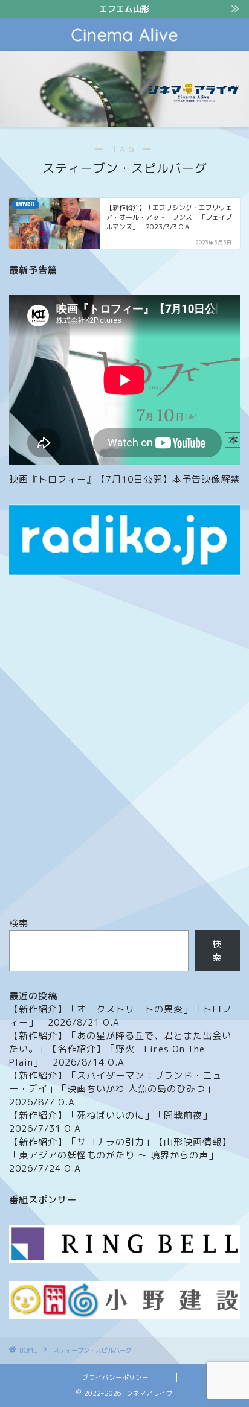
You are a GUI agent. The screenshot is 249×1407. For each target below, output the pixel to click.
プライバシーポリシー (115, 1377)
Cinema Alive (124, 34)
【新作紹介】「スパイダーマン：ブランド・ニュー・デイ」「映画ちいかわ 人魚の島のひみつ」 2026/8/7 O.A (117, 1088)
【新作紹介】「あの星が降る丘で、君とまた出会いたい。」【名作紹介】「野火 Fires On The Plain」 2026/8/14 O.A (120, 1049)
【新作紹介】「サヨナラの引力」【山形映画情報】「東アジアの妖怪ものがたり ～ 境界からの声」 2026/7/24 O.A (120, 1155)
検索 (18, 923)
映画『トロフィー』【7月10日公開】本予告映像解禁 (124, 479)
